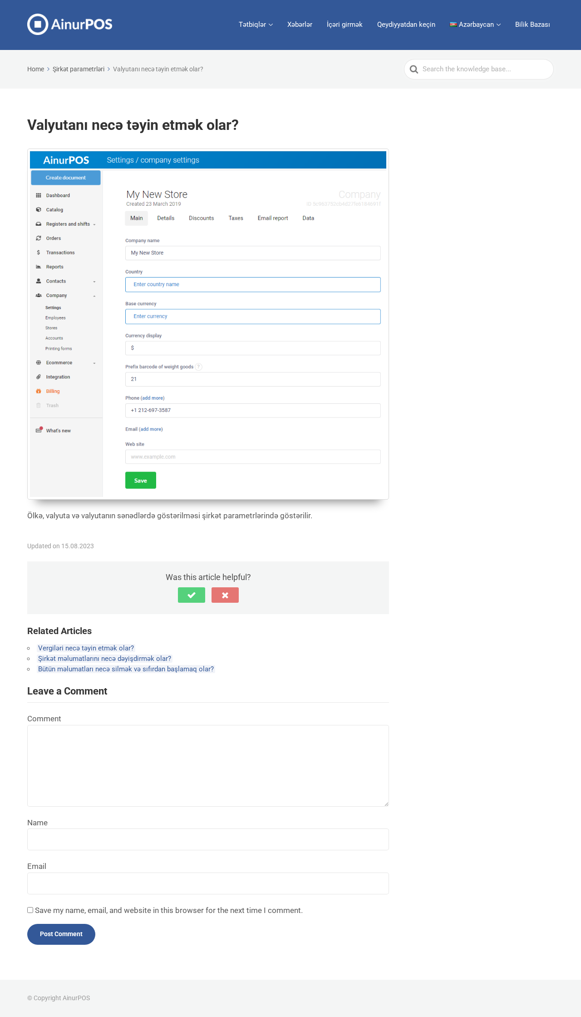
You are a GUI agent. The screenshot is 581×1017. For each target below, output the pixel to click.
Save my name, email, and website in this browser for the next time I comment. (169, 910)
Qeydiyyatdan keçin (406, 24)
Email (36, 866)
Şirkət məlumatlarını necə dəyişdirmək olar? (104, 659)
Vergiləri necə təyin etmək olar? (86, 648)
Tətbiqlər (252, 24)
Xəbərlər (299, 24)
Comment (44, 718)
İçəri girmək (345, 24)
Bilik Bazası (532, 24)
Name (37, 822)
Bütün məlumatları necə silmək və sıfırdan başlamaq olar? (126, 669)
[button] (191, 595)
